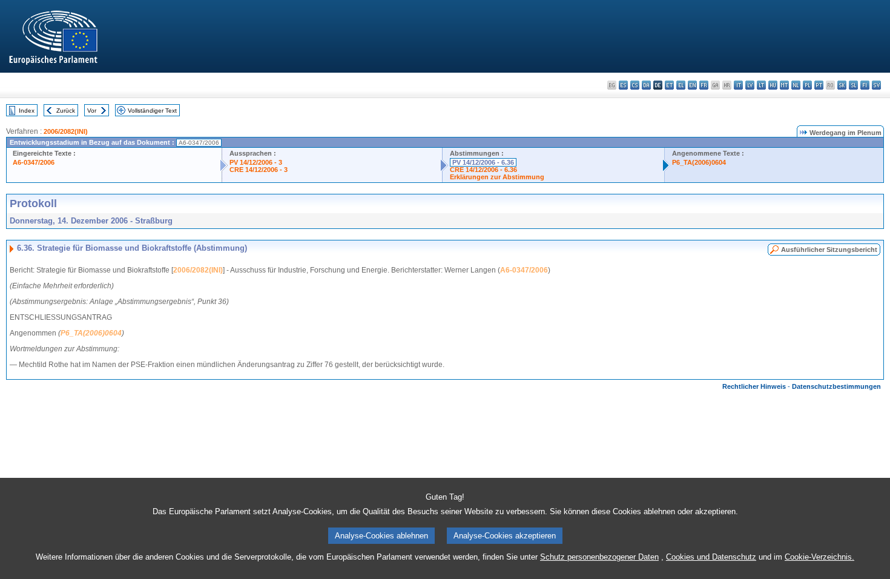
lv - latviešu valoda (749, 85)
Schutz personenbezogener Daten (599, 556)
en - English (692, 85)
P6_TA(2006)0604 (699, 162)
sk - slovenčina (841, 85)
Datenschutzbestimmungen (836, 386)
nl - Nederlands (795, 85)
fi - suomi (864, 85)
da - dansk (646, 85)
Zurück (65, 110)
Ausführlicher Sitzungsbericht (829, 249)
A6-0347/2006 (33, 162)
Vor (91, 110)
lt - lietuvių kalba (761, 85)
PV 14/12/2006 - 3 (255, 162)
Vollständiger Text (152, 110)
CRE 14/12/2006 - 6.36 (483, 169)
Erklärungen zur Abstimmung (497, 176)
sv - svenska (876, 85)
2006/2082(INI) (66, 131)
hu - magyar (772, 85)
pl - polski (807, 85)
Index (27, 110)
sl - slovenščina (853, 85)
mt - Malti (784, 85)
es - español (623, 85)
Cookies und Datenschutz (711, 556)
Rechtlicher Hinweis (754, 386)
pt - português (818, 85)
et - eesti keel (669, 85)
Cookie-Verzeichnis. (819, 556)
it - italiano (738, 85)
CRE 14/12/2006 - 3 (258, 169)
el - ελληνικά (680, 85)
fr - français (703, 85)
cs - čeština (634, 85)
